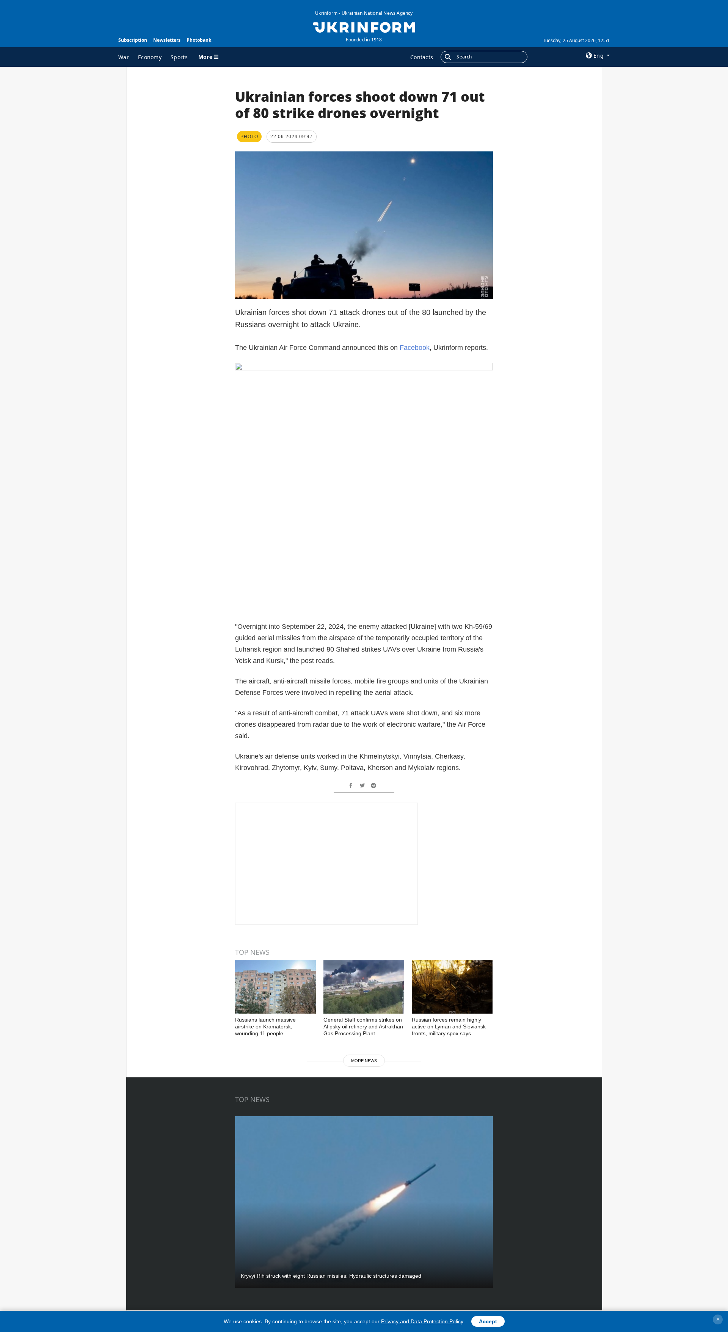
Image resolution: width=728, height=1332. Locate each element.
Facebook (415, 347)
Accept (488, 1321)
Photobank (199, 40)
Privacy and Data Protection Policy (422, 1321)
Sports (179, 57)
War (123, 57)
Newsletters (166, 40)
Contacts (421, 57)
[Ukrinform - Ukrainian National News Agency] (364, 26)
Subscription (132, 40)
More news (364, 1060)
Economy (150, 57)
